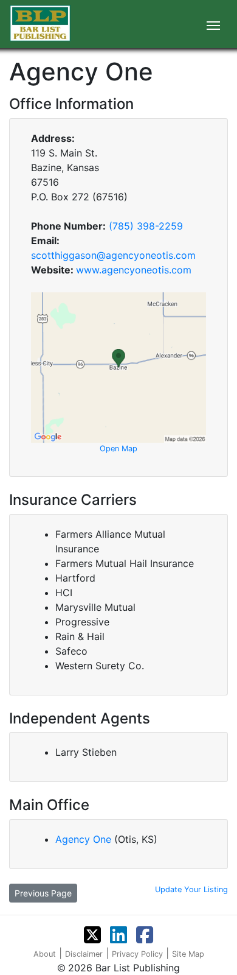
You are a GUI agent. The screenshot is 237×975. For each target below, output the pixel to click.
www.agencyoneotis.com (133, 270)
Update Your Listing (191, 889)
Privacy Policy (137, 954)
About (44, 954)
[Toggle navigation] (213, 24)
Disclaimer (84, 954)
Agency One (84, 839)
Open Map (118, 448)
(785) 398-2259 (146, 226)
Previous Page (43, 893)
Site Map (188, 954)
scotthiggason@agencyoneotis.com (113, 255)
